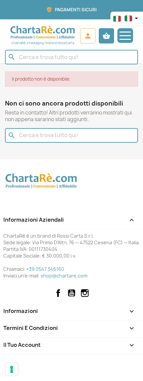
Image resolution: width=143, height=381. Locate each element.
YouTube (71, 293)
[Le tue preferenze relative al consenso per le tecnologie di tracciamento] (11, 369)
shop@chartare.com (64, 275)
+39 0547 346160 (45, 269)
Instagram (84, 293)
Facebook (58, 293)
